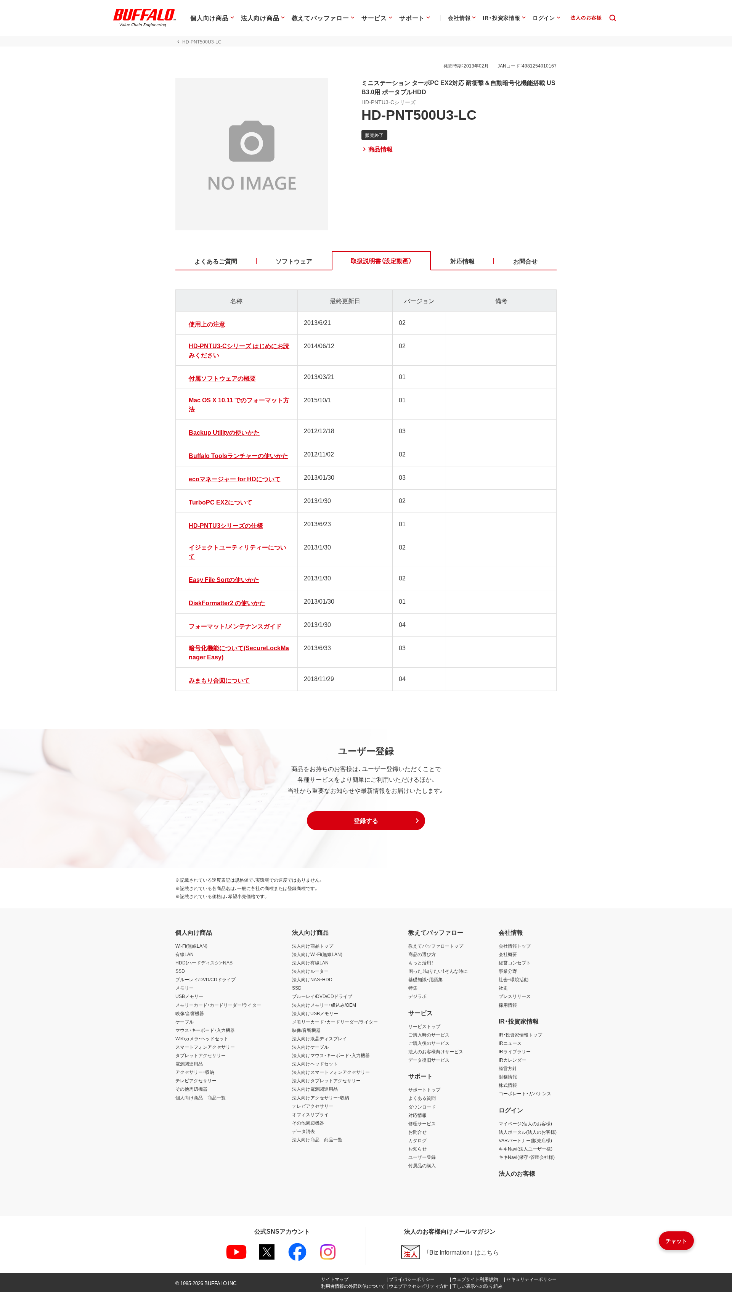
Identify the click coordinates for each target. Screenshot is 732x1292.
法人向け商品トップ (312, 945)
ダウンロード (422, 1106)
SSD (180, 970)
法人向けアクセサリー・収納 (320, 1097)
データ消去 (303, 1131)
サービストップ (424, 1026)
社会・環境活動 (513, 979)
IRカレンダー (512, 1059)
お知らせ (417, 1148)
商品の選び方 (422, 954)
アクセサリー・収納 (194, 1072)
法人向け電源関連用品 (315, 1088)
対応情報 (417, 1115)
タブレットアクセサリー (200, 1055)
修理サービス (422, 1123)
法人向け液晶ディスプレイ (319, 1038)
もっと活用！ (420, 962)
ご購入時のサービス (428, 1034)
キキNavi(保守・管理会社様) (527, 1157)
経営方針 (508, 1068)
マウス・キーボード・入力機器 (205, 1030)
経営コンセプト (515, 962)
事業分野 (508, 970)
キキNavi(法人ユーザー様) (525, 1148)
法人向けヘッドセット (315, 1063)
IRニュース (510, 1043)
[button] (366, 820)
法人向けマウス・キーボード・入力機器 (331, 1055)
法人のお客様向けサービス (435, 1051)
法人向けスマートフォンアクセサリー (331, 1072)
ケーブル (184, 1021)
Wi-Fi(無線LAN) (191, 945)
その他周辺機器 (191, 1088)
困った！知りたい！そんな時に (438, 970)
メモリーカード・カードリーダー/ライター (218, 1004)
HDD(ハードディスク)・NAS (204, 962)
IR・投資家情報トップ (520, 1034)
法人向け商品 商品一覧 (317, 1139)
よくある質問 (422, 1097)
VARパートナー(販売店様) (525, 1140)
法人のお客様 (517, 1173)
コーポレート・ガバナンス (525, 1093)
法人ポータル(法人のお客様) (528, 1131)
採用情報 (508, 1004)
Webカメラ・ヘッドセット (201, 1038)
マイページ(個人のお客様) (525, 1123)
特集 (412, 987)
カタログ (417, 1140)
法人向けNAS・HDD (312, 979)
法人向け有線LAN (310, 962)
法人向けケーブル (310, 1046)
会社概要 (508, 954)
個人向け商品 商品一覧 (200, 1097)
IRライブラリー (515, 1051)
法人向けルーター (310, 970)
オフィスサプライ (310, 1114)
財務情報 (508, 1076)
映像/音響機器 (189, 1013)
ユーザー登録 (422, 1157)
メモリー (184, 987)
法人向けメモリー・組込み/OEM (324, 1004)
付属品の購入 (422, 1165)
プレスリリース (515, 996)
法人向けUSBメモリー (315, 1013)
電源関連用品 (189, 1063)
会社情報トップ (515, 945)
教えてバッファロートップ (435, 945)
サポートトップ (424, 1089)
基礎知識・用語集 (425, 979)
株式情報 (508, 1084)
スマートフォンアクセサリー (205, 1046)
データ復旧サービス (428, 1059)
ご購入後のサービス (428, 1043)
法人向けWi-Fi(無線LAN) (317, 954)
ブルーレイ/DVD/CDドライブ (205, 979)
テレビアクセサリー (196, 1080)
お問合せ (417, 1131)
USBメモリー (189, 996)
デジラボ (417, 996)
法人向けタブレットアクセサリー (326, 1080)
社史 (503, 987)
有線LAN (184, 954)
